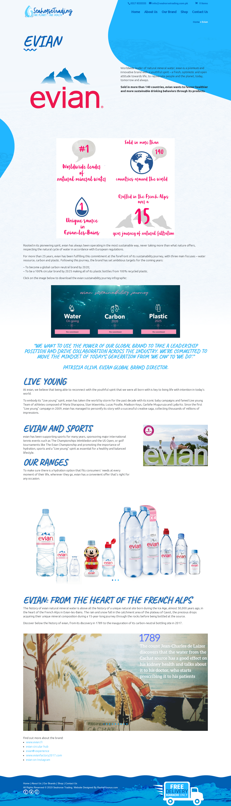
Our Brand (169, 12)
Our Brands (49, 783)
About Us (150, 12)
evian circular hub (37, 746)
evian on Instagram (38, 759)
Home (135, 12)
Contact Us (200, 12)
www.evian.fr (34, 742)
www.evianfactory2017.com (44, 755)
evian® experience (37, 750)
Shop (184, 12)
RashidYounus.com (107, 787)
